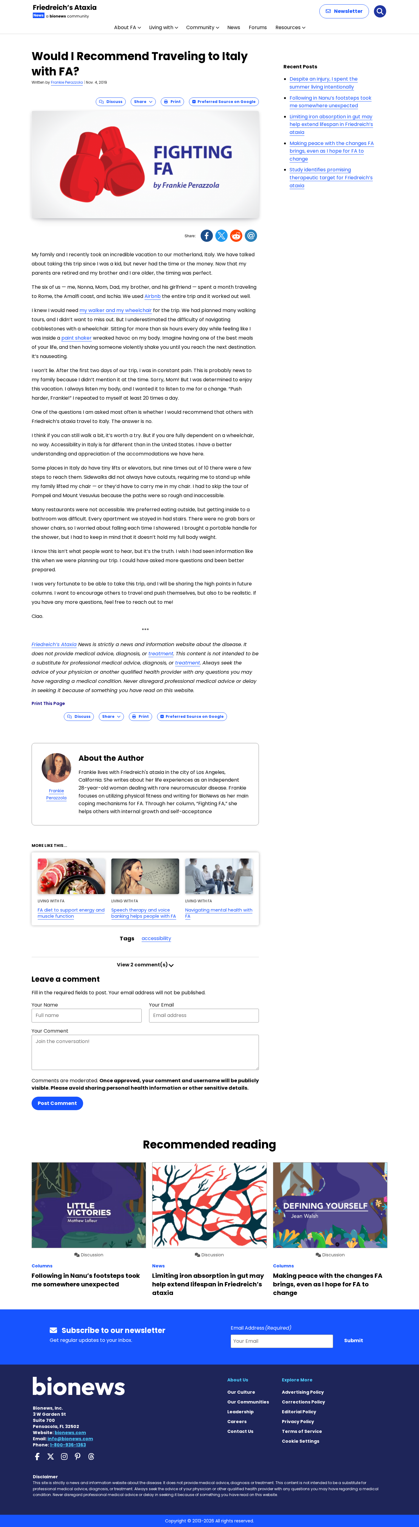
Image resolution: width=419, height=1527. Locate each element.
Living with (161, 27)
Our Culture (241, 1392)
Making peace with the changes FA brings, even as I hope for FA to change (332, 151)
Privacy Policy (298, 1421)
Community (200, 27)
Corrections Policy (303, 1402)
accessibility (156, 938)
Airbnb (152, 296)
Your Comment (50, 1030)
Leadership (240, 1412)
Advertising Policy (303, 1392)
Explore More (297, 1380)
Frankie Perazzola (67, 82)
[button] (344, 11)
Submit (353, 1340)
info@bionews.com (70, 1439)
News (233, 27)
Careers (237, 1421)
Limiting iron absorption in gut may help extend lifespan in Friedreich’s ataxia (331, 124)
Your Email (161, 1004)
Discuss (113, 101)
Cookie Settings (300, 1441)
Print (174, 101)
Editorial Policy (299, 1412)
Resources (288, 27)
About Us (237, 1380)
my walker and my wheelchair (115, 310)
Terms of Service (302, 1431)
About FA (125, 27)
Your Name (45, 1004)
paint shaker (76, 337)
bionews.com (70, 1433)
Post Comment (57, 1103)
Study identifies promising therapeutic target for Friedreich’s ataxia (331, 177)
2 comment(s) (143, 964)
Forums (258, 27)
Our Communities (248, 1402)
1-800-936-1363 (68, 1445)
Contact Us (240, 1431)
